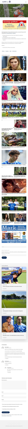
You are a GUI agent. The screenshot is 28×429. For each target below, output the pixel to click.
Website (3, 399)
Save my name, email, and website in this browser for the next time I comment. (12, 404)
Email (2, 395)
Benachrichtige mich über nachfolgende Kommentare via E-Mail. (11, 406)
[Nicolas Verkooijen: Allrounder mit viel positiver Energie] (14, 278)
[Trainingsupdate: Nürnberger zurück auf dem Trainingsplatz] (14, 303)
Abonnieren (4, 257)
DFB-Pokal (3, 51)
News (14, 7)
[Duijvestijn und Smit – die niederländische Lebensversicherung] (14, 327)
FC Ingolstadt (7, 51)
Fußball (10, 51)
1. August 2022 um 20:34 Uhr (10, 368)
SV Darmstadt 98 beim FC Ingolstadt (10, 33)
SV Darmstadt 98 (14, 51)
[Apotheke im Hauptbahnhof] (14, 29)
